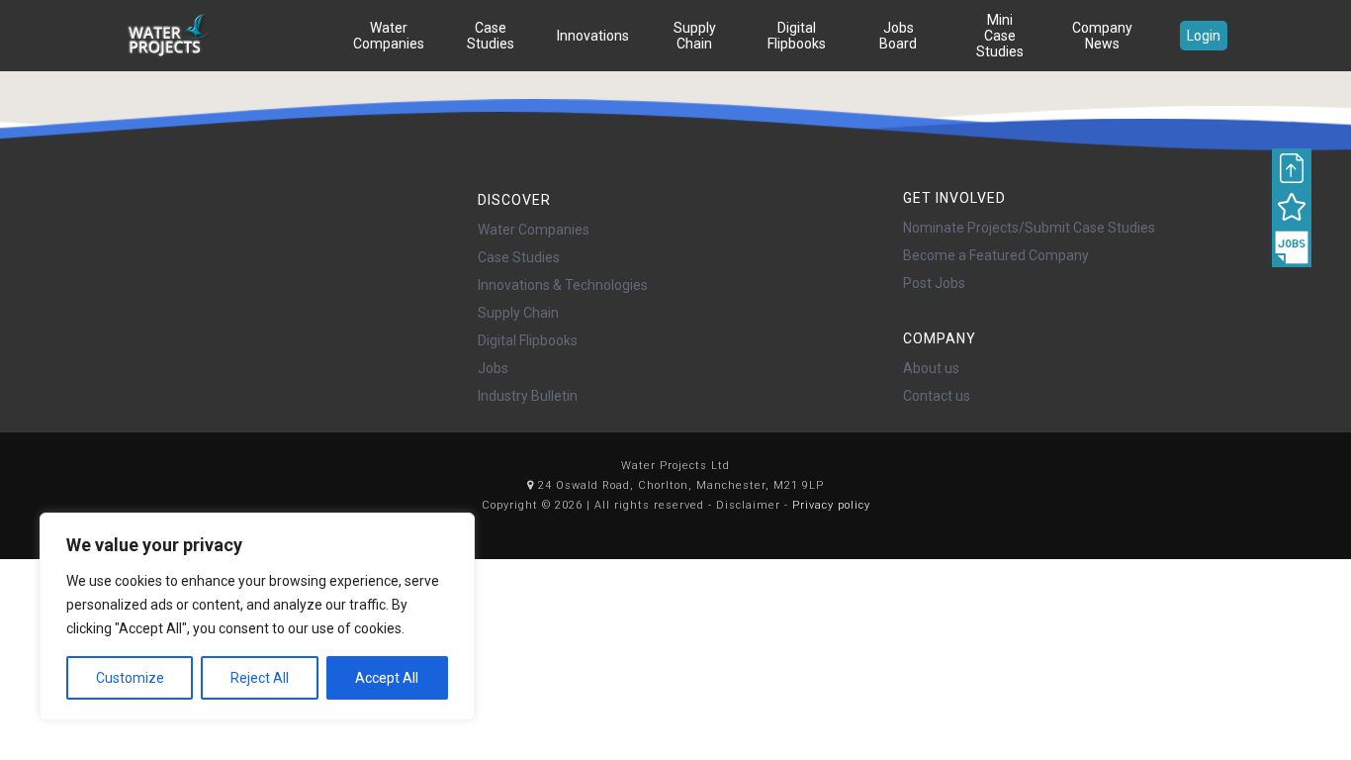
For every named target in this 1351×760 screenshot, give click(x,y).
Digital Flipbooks (796, 35)
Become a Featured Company (996, 255)
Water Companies (388, 35)
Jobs (493, 368)
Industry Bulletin (528, 396)
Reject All (259, 678)
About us (931, 368)
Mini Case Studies (1000, 35)
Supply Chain (695, 35)
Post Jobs (934, 283)
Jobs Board (898, 35)
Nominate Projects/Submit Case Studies (1029, 228)
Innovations (593, 36)
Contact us (936, 396)
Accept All (386, 678)
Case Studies (490, 35)
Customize (130, 678)
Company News (1102, 35)
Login (1203, 36)
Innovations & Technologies (563, 285)
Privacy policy (831, 505)
